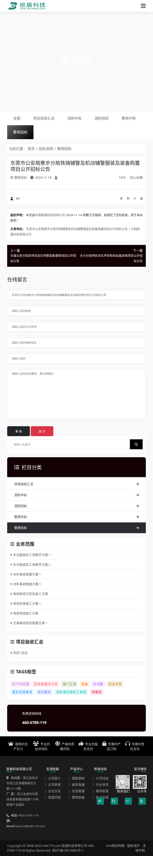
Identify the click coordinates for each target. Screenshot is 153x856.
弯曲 (84, 684)
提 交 (42, 431)
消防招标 (101, 118)
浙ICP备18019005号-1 (68, 850)
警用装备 (78, 797)
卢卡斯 (98, 684)
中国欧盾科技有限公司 (50, 215)
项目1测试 (20, 653)
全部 (16, 118)
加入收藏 (136, 177)
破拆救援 (78, 784)
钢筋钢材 (78, 778)
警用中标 (129, 118)
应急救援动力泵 (46, 684)
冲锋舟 (96, 692)
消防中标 (74, 118)
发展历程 (54, 797)
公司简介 (54, 778)
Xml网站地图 (115, 845)
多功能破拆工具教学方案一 (32, 555)
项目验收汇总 (44, 118)
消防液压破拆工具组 (71, 692)
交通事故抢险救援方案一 (30, 623)
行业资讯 (102, 784)
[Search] (136, 444)
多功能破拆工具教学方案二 (32, 564)
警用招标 (20, 132)
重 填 (18, 431)
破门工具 (69, 684)
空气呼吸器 (20, 684)
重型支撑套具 (22, 692)
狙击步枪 (115, 684)
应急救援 (78, 791)
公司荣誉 (54, 784)
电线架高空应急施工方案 (30, 594)
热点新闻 (102, 797)
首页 (31, 148)
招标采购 (46, 148)
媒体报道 (102, 791)
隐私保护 (133, 845)
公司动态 (102, 778)
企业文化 (54, 791)
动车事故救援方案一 (27, 574)
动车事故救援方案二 (27, 584)
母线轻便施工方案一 (27, 603)
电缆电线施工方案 (25, 613)
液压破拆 (44, 692)
